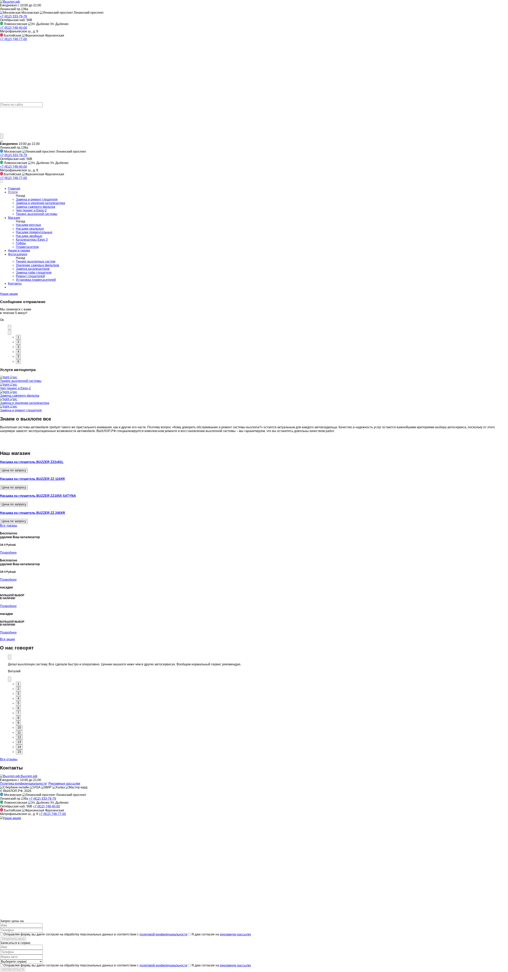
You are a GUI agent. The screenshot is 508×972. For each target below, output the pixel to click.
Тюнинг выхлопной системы (36, 214)
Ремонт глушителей (30, 276)
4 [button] (18, 351)
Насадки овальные (30, 228)
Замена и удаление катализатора (40, 203)
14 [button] (19, 747)
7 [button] (18, 713)
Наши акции (9, 294)
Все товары (8, 525)
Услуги (13, 192)
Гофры (21, 243)
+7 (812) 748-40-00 (13, 27)
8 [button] (18, 718)
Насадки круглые (28, 225)
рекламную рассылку (235, 934)
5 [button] (18, 356)
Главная (14, 188)
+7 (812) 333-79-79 (13, 16)
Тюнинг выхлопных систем (35, 261)
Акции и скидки (19, 250)
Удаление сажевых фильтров (37, 265)
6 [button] (18, 361)
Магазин (14, 217)
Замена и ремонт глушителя (37, 199)
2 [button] (18, 342)
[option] (258, 666)
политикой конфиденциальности (163, 934)
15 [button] (19, 751)
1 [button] (18, 337)
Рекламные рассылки (64, 783)
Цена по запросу (14, 470)
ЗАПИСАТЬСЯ (13, 969)
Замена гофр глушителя (34, 272)
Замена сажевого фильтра (35, 206)
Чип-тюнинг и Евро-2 (31, 210)
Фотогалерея (17, 254)
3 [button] (18, 347)
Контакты (15, 283)
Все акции (7, 639)
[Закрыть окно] (1, 141)
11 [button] (19, 732)
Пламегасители (27, 247)
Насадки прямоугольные (34, 232)
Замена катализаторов (33, 268)
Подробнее (8, 552)
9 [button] (18, 722)
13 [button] (19, 742)
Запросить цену (13, 938)
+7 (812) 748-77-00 (13, 39)
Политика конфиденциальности (23, 783)
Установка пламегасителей (36, 279)
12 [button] (19, 737)
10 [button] (19, 727)
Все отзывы (8, 759)
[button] (9, 327)
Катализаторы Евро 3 (32, 239)
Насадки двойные (29, 236)
